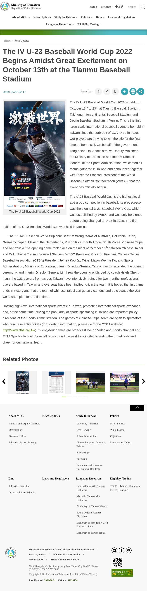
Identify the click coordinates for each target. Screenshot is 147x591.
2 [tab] (69, 398)
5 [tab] (85, 398)
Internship (82, 459)
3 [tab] (75, 398)
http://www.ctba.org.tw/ (19, 330)
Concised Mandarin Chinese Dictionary (91, 488)
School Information (86, 436)
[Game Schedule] (56, 382)
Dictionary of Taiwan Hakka (91, 532)
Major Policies (117, 423)
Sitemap (106, 6)
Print (133, 91)
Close (137, 408)
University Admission (87, 423)
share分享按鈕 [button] (140, 91)
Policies (85, 17)
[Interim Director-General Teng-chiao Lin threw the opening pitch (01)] (124, 382)
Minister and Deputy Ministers (24, 423)
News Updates (42, 17)
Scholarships (83, 452)
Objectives (115, 436)
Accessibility (36, 559)
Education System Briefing (22, 442)
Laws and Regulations (121, 17)
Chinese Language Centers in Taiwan (91, 444)
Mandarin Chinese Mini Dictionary (88, 498)
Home (93, 6)
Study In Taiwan (64, 17)
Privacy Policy (37, 554)
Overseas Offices (17, 436)
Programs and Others (121, 442)
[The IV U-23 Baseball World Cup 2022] (22, 382)
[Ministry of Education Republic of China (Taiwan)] (20, 6)
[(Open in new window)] (114, 550)
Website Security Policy (66, 554)
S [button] (98, 91)
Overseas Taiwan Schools (22, 492)
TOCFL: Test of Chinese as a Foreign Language (125, 488)
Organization (15, 430)
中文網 (119, 6)
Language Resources (58, 24)
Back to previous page (124, 91)
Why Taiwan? (84, 430)
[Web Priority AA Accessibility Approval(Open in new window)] (122, 573)
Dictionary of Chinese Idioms (91, 506)
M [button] (107, 91)
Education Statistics (19, 486)
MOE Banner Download (65, 559)
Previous (3, 381)
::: (2, 4)
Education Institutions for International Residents (90, 467)
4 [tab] (80, 398)
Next (143, 381)
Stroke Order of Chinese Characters (89, 514)
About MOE (19, 17)
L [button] (115, 91)
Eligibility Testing (88, 24)
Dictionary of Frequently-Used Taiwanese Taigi (92, 524)
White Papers (117, 430)
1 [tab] (64, 398)
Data (99, 17)
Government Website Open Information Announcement (61, 549)
